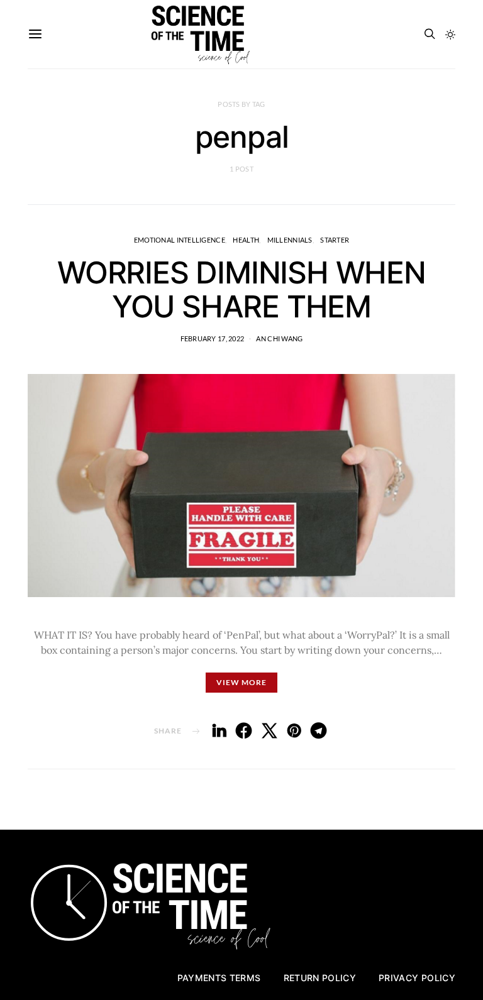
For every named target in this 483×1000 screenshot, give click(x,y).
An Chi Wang (279, 338)
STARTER (334, 240)
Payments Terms (219, 977)
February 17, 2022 (212, 338)
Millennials (290, 240)
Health (246, 240)
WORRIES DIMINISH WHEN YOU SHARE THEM (241, 289)
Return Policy (320, 977)
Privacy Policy (417, 977)
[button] (450, 35)
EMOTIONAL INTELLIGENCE (179, 240)
